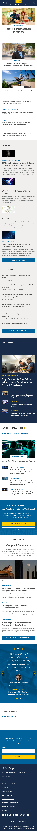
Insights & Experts (18, 456)
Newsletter (5, 787)
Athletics (5, 602)
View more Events (8, 716)
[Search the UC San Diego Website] (33, 3)
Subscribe (18, 529)
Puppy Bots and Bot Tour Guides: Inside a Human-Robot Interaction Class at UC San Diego (17, 382)
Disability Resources (7, 795)
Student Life (18, 88)
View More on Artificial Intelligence (15, 433)
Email (4, 747)
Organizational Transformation (10, 802)
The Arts (4, 98)
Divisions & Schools (18, 821)
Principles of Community (8, 799)
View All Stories (18, 260)
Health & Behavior (18, 25)
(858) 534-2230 (6, 776)
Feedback (31, 828)
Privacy (26, 828)
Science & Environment (10, 188)
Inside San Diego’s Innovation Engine (18, 461)
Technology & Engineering (10, 109)
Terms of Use (12, 828)
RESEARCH (14, 401)
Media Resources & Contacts (9, 784)
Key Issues (4, 810)
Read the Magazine (18, 524)
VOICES (4, 120)
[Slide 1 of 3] (17, 698)
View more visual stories (11, 348)
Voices (18, 648)
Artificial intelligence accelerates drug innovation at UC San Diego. (18, 37)
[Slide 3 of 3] (20, 698)
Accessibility (19, 828)
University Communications (9, 806)
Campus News (18, 60)
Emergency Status (7, 791)
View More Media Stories (18, 330)
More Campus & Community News (18, 638)
